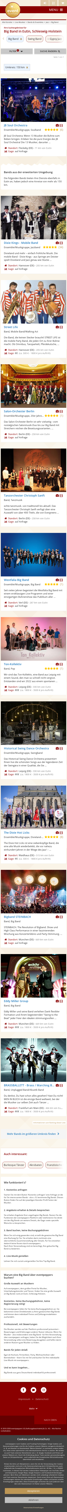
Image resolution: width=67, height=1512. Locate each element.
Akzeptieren (33, 1490)
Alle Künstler (7, 22)
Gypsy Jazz (56, 39)
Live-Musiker (20, 22)
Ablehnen (34, 1499)
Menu (53, 10)
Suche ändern (48, 51)
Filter (13, 51)
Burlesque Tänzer (14, 1165)
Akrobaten (35, 1165)
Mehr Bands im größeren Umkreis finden (31, 1134)
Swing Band (34, 39)
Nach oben (50, 1419)
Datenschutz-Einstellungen (34, 1507)
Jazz (47, 22)
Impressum (24, 1399)
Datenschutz (42, 1399)
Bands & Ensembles (35, 22)
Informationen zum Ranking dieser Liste (49, 1122)
